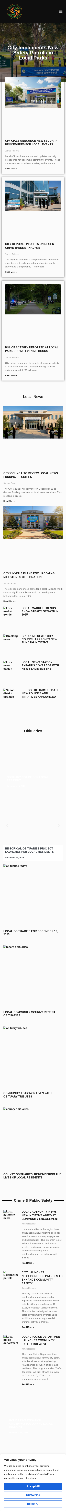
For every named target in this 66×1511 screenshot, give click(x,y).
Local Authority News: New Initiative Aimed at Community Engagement (40, 1215)
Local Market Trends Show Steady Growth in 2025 (40, 611)
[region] (33, 1482)
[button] (61, 11)
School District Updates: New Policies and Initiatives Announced (41, 693)
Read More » (11, 169)
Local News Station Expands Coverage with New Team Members (40, 665)
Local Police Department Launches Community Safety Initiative (42, 1340)
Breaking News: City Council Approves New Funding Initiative (39, 639)
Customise (33, 1495)
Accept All (33, 1486)
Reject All (33, 1503)
